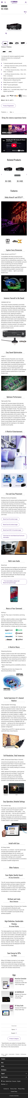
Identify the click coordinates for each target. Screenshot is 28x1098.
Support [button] (3, 1073)
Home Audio (11, 1054)
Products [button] (3, 1059)
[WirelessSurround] (14, 129)
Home (2, 1054)
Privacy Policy (21, 1088)
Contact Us (6, 1088)
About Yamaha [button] (4, 1077)
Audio (6, 1054)
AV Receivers (23, 1054)
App (11, 112)
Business (3, 1084)
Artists (2, 1066)
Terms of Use (13, 1088)
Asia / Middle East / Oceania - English (12, 1081)
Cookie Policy (14, 1091)
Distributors (3, 1070)
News (2, 1062)
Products (17, 1054)
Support (13, 1033)
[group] (5, 43)
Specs (13, 1029)
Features (3, 112)
